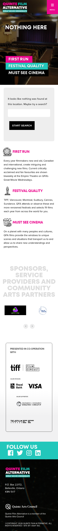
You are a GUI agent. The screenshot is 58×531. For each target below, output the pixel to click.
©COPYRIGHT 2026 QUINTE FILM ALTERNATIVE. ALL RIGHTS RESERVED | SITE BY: (28, 524)
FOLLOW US (21, 447)
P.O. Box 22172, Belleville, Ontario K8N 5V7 (14, 488)
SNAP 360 (35, 526)
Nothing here (26, 27)
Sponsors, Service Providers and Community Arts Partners (29, 282)
